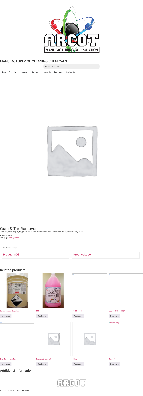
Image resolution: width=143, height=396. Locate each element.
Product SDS (11, 254)
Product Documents (10, 248)
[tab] (10, 248)
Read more (6, 316)
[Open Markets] (28, 72)
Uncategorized (13, 238)
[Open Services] (40, 72)
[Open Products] (17, 72)
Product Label (82, 254)
